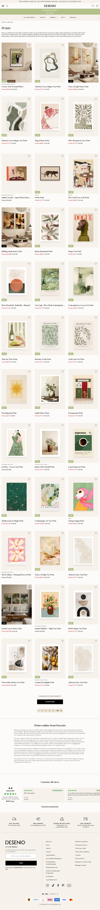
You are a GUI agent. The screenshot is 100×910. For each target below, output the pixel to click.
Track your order (80, 848)
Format (52, 17)
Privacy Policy (18, 867)
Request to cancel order (83, 862)
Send (21, 863)
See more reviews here (50, 806)
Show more (50, 702)
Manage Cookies (80, 865)
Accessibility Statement (54, 858)
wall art (37, 754)
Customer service (81, 845)
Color (42, 17)
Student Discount (52, 867)
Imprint (48, 848)
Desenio (4, 22)
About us (49, 841)
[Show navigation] (3, 6)
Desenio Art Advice (81, 841)
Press (48, 845)
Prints (11, 22)
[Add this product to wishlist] (29, 45)
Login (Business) (51, 880)
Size (62, 17)
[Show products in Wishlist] (93, 6)
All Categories (29, 17)
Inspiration (76, 743)
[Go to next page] (61, 710)
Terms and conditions (82, 852)
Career (48, 852)
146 (57, 711)
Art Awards (49, 876)
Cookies (78, 855)
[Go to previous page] (39, 710)
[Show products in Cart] (97, 6)
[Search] (7, 6)
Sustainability (50, 855)
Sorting (72, 17)
